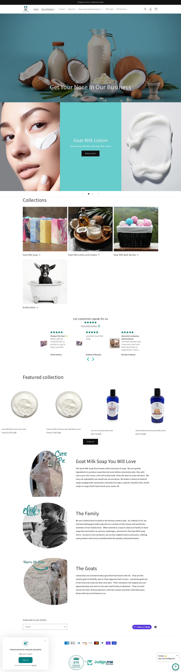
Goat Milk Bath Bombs (125, 254)
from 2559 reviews (89, 326)
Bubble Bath (29, 307)
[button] (48, 9)
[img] (90, 322)
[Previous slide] (82, 194)
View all (90, 441)
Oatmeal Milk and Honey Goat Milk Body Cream (63, 429)
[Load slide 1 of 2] (88, 194)
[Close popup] (176, 655)
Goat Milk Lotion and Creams (82, 254)
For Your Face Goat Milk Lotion (102, 431)
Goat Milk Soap (30, 254)
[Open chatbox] (175, 666)
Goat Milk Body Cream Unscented (14, 429)
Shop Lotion (90, 153)
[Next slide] (98, 194)
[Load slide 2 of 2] (92, 194)
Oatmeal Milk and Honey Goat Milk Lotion (151, 431)
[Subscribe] (64, 627)
